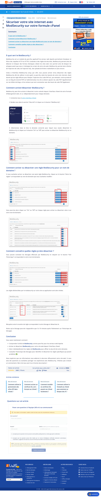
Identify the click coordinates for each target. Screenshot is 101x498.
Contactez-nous (61, 2)
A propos (64, 481)
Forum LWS (65, 472)
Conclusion (11, 47)
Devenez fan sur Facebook (87, 467)
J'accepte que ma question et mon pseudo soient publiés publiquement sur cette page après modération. (36, 434)
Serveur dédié (30, 474)
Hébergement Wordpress (33, 480)
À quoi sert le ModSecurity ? (17, 36)
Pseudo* (12, 426)
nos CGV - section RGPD (36, 445)
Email (49, 426)
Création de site (30, 482)
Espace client (73, 2)
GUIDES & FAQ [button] (44, 6)
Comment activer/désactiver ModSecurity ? (22, 39)
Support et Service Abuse (50, 480)
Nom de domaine (30, 470)
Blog (63, 467)
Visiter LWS (92, 2)
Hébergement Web (31, 467)
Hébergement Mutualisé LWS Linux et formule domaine (50, 473)
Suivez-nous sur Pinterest (87, 476)
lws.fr (63, 476)
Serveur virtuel (30, 472)
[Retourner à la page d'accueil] (6, 12)
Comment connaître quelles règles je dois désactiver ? (26, 44)
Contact (64, 483)
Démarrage (47, 470)
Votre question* (14, 416)
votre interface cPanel (29, 98)
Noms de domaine (49, 467)
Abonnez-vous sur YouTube (87, 474)
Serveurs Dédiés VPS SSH (50, 477)
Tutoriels (64, 470)
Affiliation (64, 474)
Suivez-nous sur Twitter (86, 470)
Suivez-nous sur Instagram (87, 472)
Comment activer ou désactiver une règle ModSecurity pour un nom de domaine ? (35, 41)
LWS (14, 469)
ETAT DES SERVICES (31, 6)
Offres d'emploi (66, 479)
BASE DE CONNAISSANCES (14, 6)
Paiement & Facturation (50, 482)
